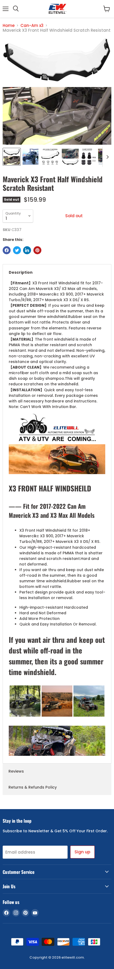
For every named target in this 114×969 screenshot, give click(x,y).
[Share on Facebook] (7, 250)
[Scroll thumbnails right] (106, 157)
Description (21, 272)
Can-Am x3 (31, 25)
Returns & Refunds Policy (32, 787)
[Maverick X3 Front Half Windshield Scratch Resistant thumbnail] (11, 156)
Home (9, 25)
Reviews (16, 771)
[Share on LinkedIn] (27, 250)
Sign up (82, 852)
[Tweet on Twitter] (17, 250)
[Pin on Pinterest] (37, 250)
